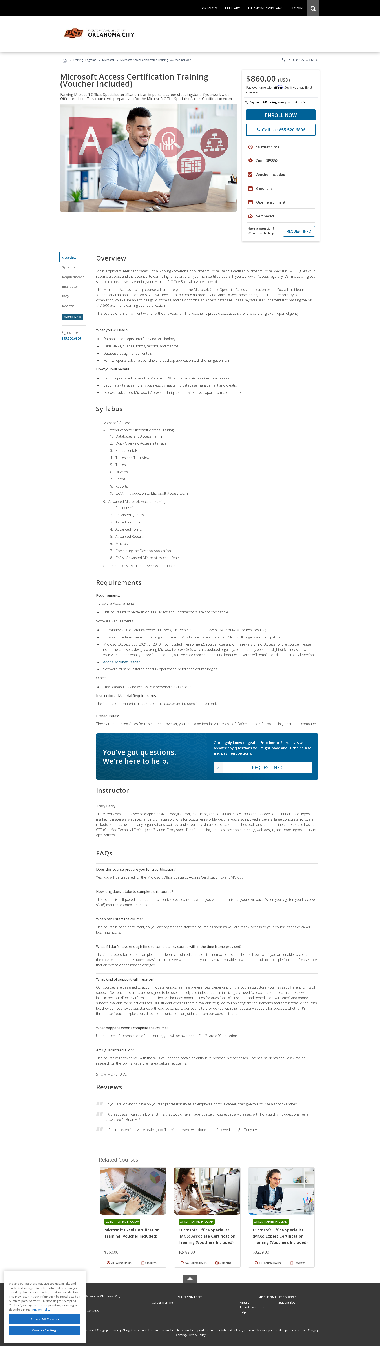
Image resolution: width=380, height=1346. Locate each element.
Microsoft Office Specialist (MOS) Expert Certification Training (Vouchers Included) (280, 1236)
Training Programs (84, 60)
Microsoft (108, 60)
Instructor (70, 287)
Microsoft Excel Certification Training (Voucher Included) (131, 1233)
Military (244, 1302)
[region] (45, 1307)
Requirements (73, 277)
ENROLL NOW (281, 115)
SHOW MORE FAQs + (113, 1074)
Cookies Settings (45, 1330)
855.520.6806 (71, 338)
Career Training (162, 1302)
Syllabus (68, 267)
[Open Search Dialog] (313, 8)
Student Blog (286, 1302)
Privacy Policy (197, 1335)
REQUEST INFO (299, 231)
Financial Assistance (253, 1307)
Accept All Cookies (45, 1319)
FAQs (66, 296)
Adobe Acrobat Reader (121, 662)
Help (243, 1312)
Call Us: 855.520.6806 (299, 60)
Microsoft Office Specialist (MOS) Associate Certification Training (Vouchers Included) (207, 1236)
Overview (69, 257)
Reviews (68, 306)
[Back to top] (190, 1296)
